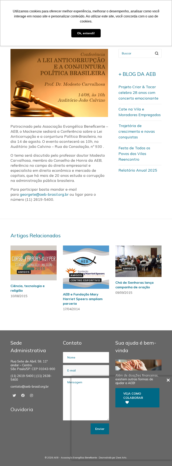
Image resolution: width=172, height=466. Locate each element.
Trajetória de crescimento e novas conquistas (137, 131)
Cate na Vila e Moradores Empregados (140, 112)
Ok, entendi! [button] (86, 33)
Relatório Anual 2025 (138, 170)
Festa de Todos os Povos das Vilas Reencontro (134, 154)
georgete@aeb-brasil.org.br (44, 194)
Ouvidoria (21, 409)
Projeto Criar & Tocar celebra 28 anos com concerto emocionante (138, 92)
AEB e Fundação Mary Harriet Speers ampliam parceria (83, 299)
